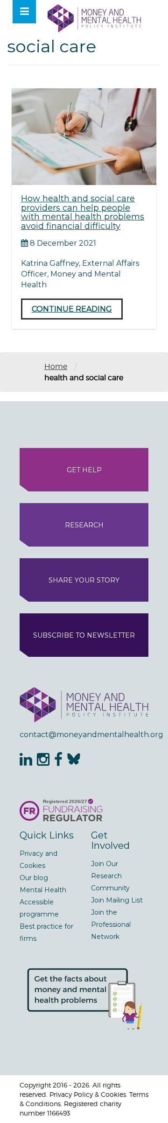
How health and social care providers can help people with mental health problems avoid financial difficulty (82, 212)
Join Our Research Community (110, 876)
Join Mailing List (117, 900)
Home (55, 366)
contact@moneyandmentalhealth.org (84, 734)
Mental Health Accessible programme (43, 902)
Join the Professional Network (111, 924)
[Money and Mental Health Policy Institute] (94, 18)
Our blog (34, 878)
